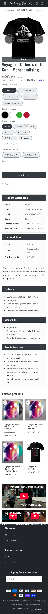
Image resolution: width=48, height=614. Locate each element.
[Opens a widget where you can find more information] (36, 609)
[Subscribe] (39, 579)
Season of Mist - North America (21, 601)
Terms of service (17, 605)
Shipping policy (19, 608)
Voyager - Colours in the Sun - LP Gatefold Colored (12, 469)
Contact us (10, 563)
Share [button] (7, 184)
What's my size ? (11, 143)
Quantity (5, 161)
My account (10, 535)
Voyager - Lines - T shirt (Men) (35, 468)
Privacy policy (40, 601)
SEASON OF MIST (32, 214)
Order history (11, 540)
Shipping (5, 77)
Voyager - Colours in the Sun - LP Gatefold (12, 426)
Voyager (28, 205)
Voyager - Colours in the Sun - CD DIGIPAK (35, 426)
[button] (5, 3)
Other (27, 219)
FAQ (7, 557)
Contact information (32, 605)
